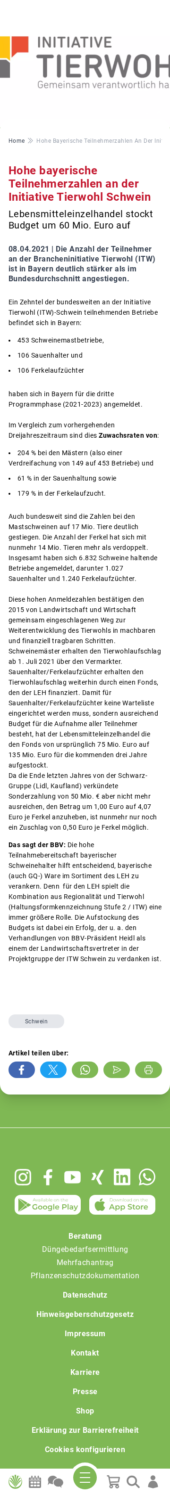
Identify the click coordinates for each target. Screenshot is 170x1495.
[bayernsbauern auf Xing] (97, 1177)
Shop (85, 1410)
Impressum (85, 1333)
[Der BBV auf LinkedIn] (122, 1177)
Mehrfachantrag (85, 1262)
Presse (85, 1391)
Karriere (85, 1372)
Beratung (85, 1236)
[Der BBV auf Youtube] (72, 1177)
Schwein (36, 1021)
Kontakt (85, 1352)
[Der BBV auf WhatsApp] (147, 1176)
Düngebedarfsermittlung (85, 1249)
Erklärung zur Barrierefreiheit (85, 1430)
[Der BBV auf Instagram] (23, 1177)
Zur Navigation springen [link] (40, 7)
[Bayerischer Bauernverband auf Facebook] (48, 1177)
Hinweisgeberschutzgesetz (85, 1314)
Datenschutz (85, 1295)
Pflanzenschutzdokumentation (85, 1275)
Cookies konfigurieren (85, 1449)
